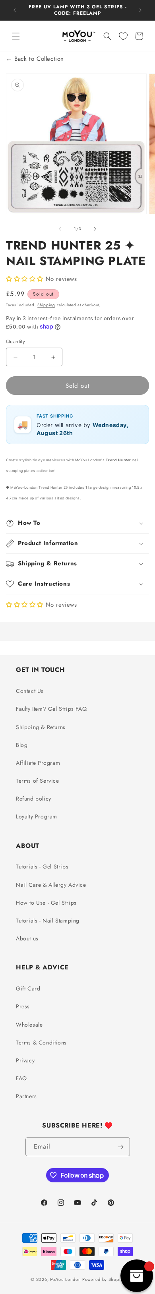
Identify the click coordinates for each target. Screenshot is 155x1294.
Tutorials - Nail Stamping (47, 921)
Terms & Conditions (41, 1042)
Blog (21, 745)
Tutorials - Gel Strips (42, 866)
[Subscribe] (121, 1146)
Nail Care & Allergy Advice (51, 885)
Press (23, 1006)
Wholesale (29, 1025)
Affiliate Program (38, 763)
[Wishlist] (123, 36)
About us (27, 938)
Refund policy (33, 799)
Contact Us (30, 691)
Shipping (46, 305)
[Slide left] (60, 229)
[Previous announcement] (14, 10)
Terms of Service (37, 781)
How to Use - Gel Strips (46, 903)
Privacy (25, 1060)
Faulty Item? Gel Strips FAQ (51, 709)
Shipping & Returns (41, 727)
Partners (26, 1096)
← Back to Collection (35, 58)
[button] (16, 36)
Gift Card (28, 988)
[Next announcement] (140, 10)
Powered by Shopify (103, 1279)
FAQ (21, 1078)
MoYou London (65, 1279)
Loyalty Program (36, 816)
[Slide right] (95, 229)
